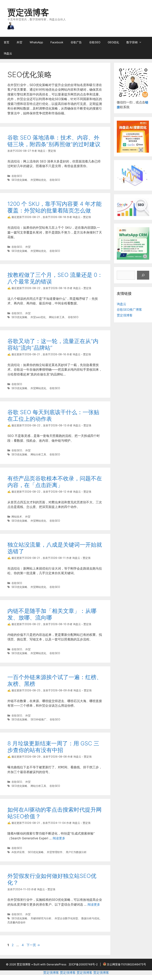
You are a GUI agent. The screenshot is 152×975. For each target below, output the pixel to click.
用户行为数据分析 (76, 852)
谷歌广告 (76, 42)
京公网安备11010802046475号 (126, 964)
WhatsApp (36, 42)
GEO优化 (113, 42)
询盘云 (8, 53)
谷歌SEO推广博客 (129, 309)
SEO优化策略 (19, 179)
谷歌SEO (94, 42)
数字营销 (132, 42)
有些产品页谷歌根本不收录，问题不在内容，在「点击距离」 (54, 481)
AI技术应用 (17, 852)
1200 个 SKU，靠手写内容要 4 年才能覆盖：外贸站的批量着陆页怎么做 (54, 207)
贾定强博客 (28, 12)
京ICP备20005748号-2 (83, 964)
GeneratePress (56, 964)
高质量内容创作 (16, 922)
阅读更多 (59, 838)
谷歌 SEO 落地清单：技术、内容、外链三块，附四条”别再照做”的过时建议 (53, 140)
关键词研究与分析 (41, 918)
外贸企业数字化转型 (66, 918)
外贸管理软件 (54, 852)
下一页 (33, 945)
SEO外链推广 (38, 719)
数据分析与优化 (90, 918)
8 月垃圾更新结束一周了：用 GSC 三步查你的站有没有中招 (53, 746)
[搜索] (143, 275)
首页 (6, 42)
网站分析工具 (57, 317)
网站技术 (16, 516)
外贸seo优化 (38, 317)
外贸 (19, 42)
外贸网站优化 (38, 179)
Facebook (56, 42)
